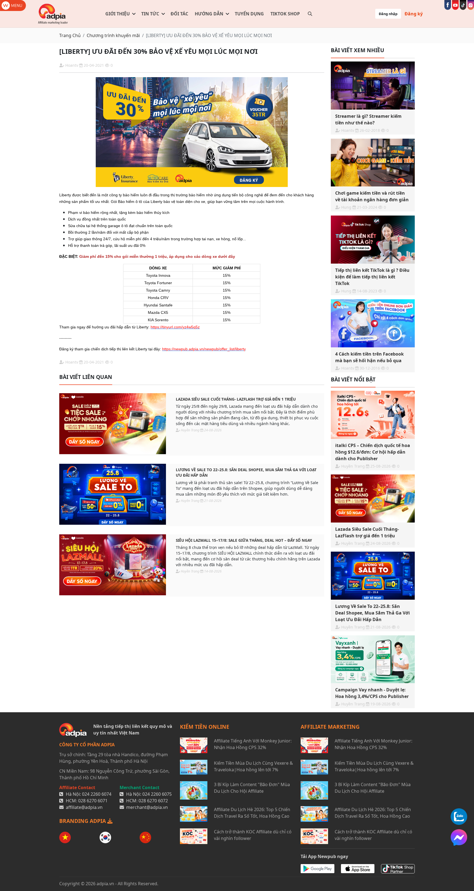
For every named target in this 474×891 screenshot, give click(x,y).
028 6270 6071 (93, 801)
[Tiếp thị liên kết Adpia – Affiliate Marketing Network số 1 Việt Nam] (53, 13)
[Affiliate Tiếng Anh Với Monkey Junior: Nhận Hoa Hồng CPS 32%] (193, 745)
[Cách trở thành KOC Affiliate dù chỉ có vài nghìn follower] (193, 836)
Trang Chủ (70, 35)
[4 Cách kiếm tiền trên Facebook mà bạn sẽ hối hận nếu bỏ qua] (373, 323)
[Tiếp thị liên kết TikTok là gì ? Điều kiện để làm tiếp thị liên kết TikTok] (373, 240)
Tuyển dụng (249, 14)
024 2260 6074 (96, 794)
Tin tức (150, 14)
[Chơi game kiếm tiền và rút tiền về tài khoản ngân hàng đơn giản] (373, 163)
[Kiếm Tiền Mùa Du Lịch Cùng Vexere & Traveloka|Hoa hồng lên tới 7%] (193, 767)
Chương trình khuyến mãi (113, 35)
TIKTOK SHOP (285, 14)
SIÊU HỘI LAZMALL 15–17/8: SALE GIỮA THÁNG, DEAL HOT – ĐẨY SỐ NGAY (244, 540)
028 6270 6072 (153, 801)
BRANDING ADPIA (83, 821)
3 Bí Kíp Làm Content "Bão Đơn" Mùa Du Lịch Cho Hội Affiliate (252, 787)
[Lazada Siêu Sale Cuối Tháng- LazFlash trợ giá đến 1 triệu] (112, 423)
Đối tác (179, 14)
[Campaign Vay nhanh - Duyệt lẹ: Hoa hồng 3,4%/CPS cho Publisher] (373, 659)
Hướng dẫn (209, 14)
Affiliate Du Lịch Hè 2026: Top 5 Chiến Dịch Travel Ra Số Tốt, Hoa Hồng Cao (252, 812)
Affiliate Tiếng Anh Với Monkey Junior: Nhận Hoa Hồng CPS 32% (253, 744)
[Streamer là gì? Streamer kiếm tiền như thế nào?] (373, 86)
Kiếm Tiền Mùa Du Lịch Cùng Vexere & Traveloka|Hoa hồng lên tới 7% (253, 766)
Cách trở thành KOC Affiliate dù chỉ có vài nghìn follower (253, 835)
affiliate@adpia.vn (84, 807)
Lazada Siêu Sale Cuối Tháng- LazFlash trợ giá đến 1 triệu (236, 399)
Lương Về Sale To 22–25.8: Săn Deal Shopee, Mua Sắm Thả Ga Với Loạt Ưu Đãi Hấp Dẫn (246, 472)
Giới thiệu (117, 14)
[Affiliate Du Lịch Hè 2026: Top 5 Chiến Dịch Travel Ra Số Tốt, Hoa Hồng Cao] (193, 814)
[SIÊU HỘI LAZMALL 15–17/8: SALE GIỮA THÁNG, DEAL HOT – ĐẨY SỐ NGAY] (112, 564)
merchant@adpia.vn (147, 807)
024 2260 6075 (157, 794)
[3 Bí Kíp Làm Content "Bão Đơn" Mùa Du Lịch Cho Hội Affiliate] (193, 790)
